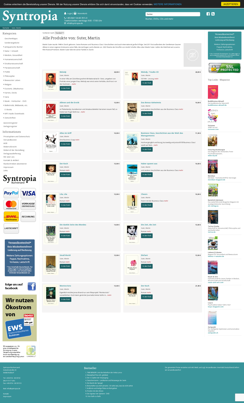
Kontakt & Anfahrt (11, 160)
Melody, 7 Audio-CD (150, 72)
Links (5, 170)
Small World (65, 255)
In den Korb (65, 88)
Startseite (6, 28)
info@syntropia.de (75, 23)
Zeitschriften (10, 117)
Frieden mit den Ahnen (95, 391)
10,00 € (198, 102)
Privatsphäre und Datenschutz (16, 136)
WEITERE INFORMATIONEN (167, 4)
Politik (7, 71)
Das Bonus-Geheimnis (151, 102)
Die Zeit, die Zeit (148, 224)
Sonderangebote (12, 42)
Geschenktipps (11, 38)
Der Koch (64, 163)
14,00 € (116, 225)
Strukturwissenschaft (14, 63)
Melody (63, 72)
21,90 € (198, 286)
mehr (74, 84)
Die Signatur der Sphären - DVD (98, 394)
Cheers (144, 194)
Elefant (144, 255)
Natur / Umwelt (11, 51)
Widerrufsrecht (10, 146)
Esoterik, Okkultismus (14, 88)
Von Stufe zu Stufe (94, 396)
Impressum (8, 167)
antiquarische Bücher (14, 47)
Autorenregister (10, 123)
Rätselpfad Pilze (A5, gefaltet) (97, 375)
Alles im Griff (65, 133)
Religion (8, 84)
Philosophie (10, 76)
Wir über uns (8, 156)
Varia (7, 97)
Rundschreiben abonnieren (15, 163)
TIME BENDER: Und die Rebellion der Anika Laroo (104, 372)
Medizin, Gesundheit (13, 55)
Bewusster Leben (12, 80)
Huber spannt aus (149, 163)
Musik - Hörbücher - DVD (15, 101)
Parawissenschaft (12, 67)
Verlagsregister (10, 126)
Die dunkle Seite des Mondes (73, 224)
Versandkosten (10, 139)
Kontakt (6, 394)
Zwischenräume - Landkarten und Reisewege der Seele (106, 380)
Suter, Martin (16, 28)
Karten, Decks (11, 92)
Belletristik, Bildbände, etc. (16, 105)
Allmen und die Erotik (69, 102)
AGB (5, 143)
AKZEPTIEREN (230, 4)
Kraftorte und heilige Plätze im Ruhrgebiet (102, 388)
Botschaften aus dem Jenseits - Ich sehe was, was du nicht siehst (110, 386)
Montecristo (65, 286)
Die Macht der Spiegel (95, 383)
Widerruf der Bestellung (13, 150)
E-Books (8, 109)
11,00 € (198, 133)
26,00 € (116, 72)
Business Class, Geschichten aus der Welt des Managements (162, 134)
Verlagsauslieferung (12, 153)
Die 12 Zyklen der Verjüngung (97, 378)
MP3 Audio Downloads (14, 113)
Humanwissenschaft (13, 59)
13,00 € (116, 102)
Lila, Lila (63, 194)
